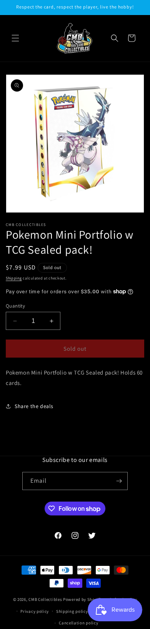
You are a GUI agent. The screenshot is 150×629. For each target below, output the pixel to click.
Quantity (15, 306)
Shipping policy (72, 611)
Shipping (14, 278)
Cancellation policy (78, 623)
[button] (15, 38)
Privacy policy (34, 611)
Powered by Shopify (83, 599)
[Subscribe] (118, 481)
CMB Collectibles (45, 599)
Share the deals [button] (34, 406)
